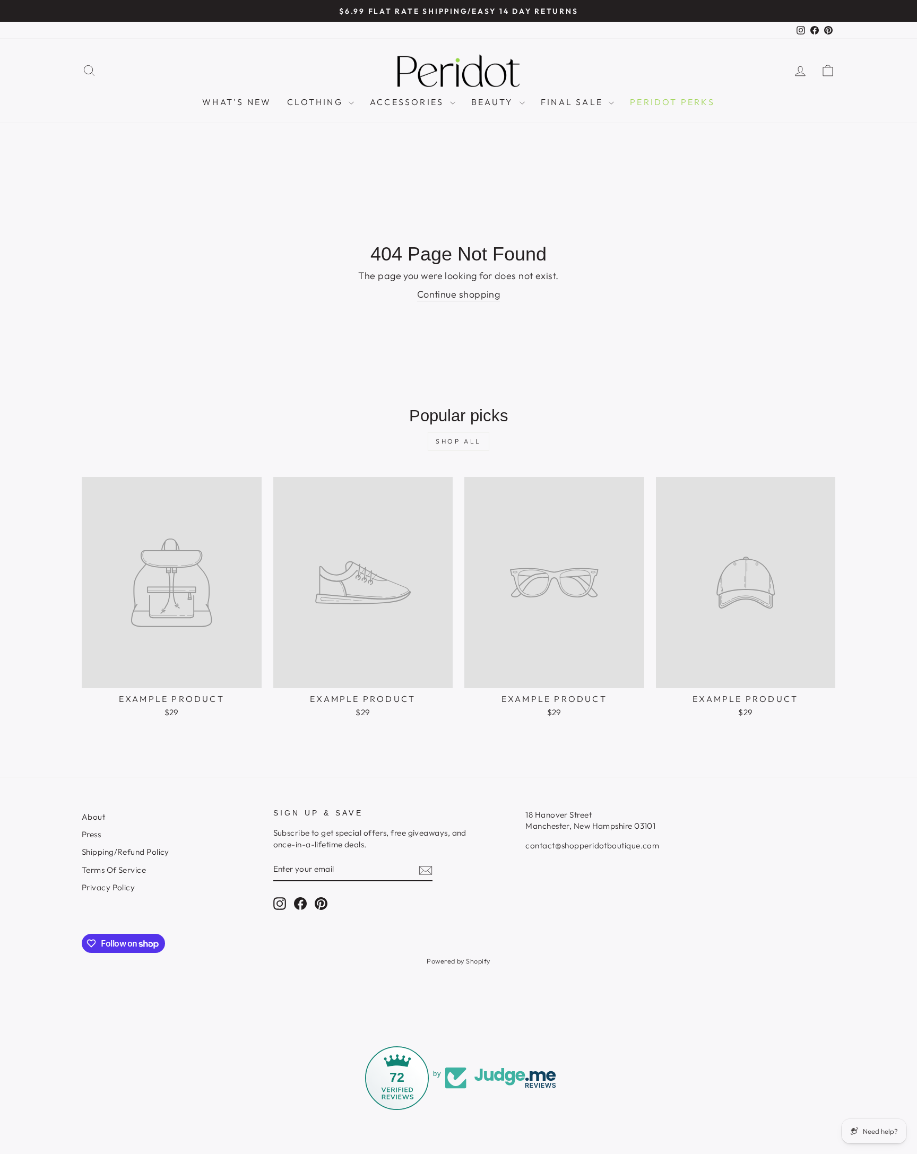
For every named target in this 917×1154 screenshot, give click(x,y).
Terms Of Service (114, 870)
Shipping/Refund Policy (125, 852)
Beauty (494, 102)
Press (91, 834)
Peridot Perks (672, 102)
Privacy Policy (108, 887)
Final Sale (573, 102)
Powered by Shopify (458, 961)
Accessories (408, 102)
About (93, 817)
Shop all (458, 441)
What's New (236, 102)
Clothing (316, 102)
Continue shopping (458, 294)
